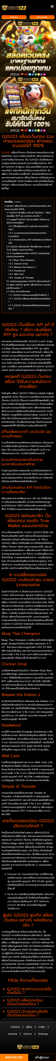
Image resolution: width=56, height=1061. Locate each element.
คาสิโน (41, 1027)
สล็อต (29, 1027)
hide (18, 201)
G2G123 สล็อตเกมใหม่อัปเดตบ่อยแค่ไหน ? (25, 1002)
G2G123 (5, 152)
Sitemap (43, 1034)
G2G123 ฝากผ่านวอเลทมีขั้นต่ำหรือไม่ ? (29, 991)
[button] (52, 6)
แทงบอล (12, 1034)
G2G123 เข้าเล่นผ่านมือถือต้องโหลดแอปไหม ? (27, 1013)
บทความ (27, 1034)
